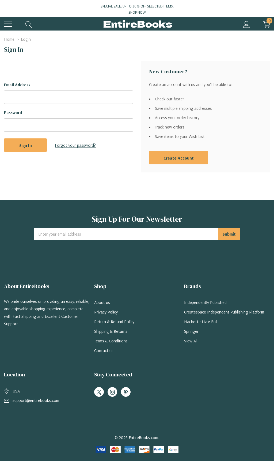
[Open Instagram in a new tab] (112, 392)
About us (102, 302)
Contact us (103, 350)
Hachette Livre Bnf (200, 321)
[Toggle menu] (8, 24)
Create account (178, 158)
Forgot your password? (75, 145)
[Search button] (28, 24)
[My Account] (246, 24)
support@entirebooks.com (36, 400)
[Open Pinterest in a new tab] (125, 392)
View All (190, 340)
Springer (191, 331)
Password (13, 112)
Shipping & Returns (110, 331)
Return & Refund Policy (114, 321)
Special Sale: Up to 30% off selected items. (137, 9)
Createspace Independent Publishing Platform (224, 312)
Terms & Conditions (111, 340)
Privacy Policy (106, 312)
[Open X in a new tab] (99, 392)
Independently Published (205, 302)
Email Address (17, 84)
